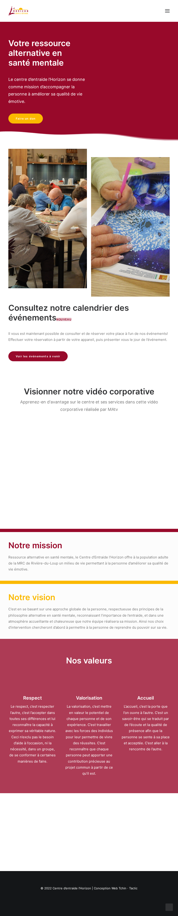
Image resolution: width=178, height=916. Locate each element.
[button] (167, 11)
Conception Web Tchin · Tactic (115, 888)
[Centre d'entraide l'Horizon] (18, 11)
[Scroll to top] (169, 907)
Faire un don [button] (25, 118)
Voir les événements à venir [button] (38, 356)
